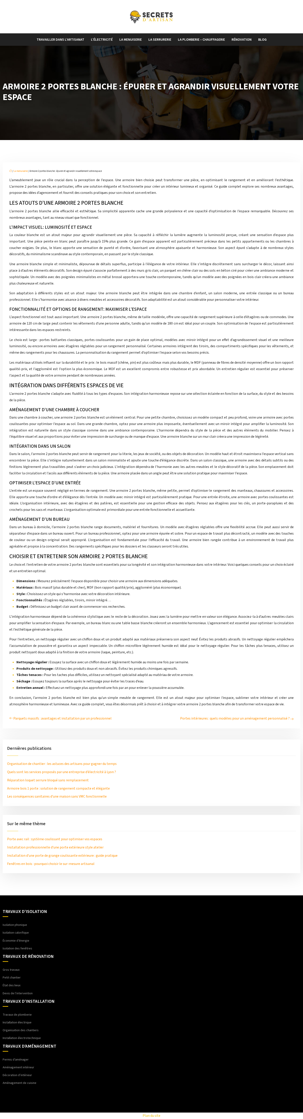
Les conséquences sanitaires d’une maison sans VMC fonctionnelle (57, 796)
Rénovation (242, 39)
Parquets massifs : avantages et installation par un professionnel (62, 718)
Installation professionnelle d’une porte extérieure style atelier (55, 847)
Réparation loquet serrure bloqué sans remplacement (48, 780)
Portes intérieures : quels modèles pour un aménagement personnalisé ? (235, 718)
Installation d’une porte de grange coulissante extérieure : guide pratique (62, 855)
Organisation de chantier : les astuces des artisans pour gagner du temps (62, 763)
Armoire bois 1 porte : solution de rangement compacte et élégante (58, 788)
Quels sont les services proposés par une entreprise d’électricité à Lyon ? (61, 772)
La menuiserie (130, 39)
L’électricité (102, 39)
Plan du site (151, 1115)
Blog (262, 39)
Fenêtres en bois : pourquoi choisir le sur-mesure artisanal (50, 863)
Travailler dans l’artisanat (60, 39)
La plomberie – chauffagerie (201, 39)
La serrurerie (159, 39)
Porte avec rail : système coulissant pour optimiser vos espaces (54, 839)
